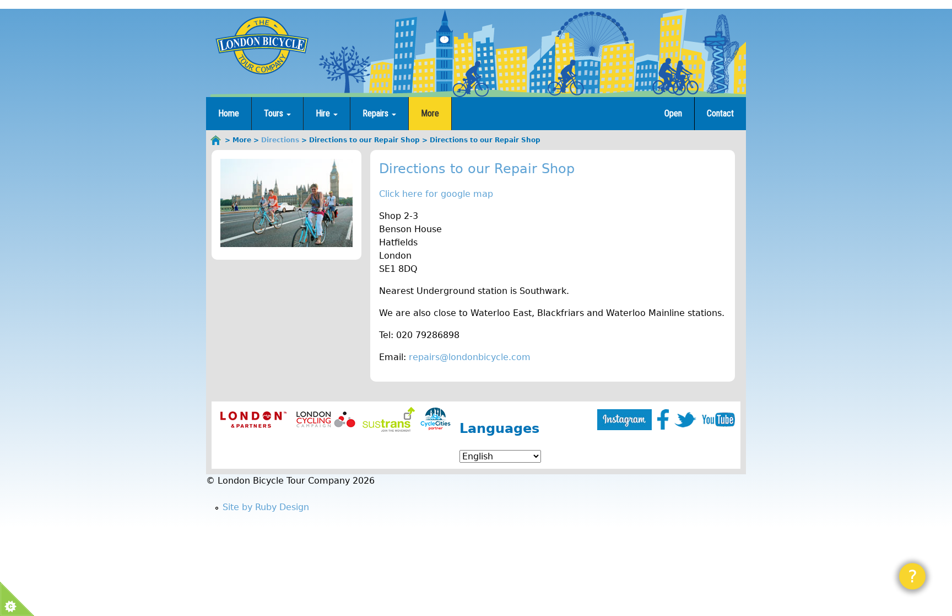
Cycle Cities (435, 419)
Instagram (624, 419)
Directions (280, 140)
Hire (324, 113)
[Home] (262, 45)
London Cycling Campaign (326, 419)
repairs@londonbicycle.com (470, 357)
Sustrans (389, 419)
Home (228, 113)
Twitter (685, 419)
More (430, 113)
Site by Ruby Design (266, 507)
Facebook (663, 419)
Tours (274, 113)
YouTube (718, 420)
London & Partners (253, 419)
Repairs (377, 113)
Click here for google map (436, 194)
